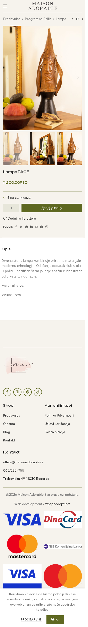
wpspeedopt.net (58, 504)
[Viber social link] (47, 227)
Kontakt (9, 440)
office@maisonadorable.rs (23, 462)
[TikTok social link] (38, 392)
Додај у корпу (52, 208)
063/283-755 (13, 470)
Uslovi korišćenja (57, 424)
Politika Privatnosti (59, 415)
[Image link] (18, 365)
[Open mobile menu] (5, 6)
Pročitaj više (31, 619)
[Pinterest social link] (26, 227)
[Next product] (82, 19)
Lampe (61, 19)
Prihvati (55, 619)
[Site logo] (42, 5)
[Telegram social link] (41, 227)
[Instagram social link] (17, 392)
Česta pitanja (55, 432)
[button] (7, 78)
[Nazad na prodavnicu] (77, 19)
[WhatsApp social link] (36, 227)
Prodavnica (11, 19)
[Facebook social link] (16, 227)
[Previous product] (72, 19)
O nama (9, 424)
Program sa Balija (38, 19)
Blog (6, 432)
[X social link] (21, 227)
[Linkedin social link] (31, 227)
